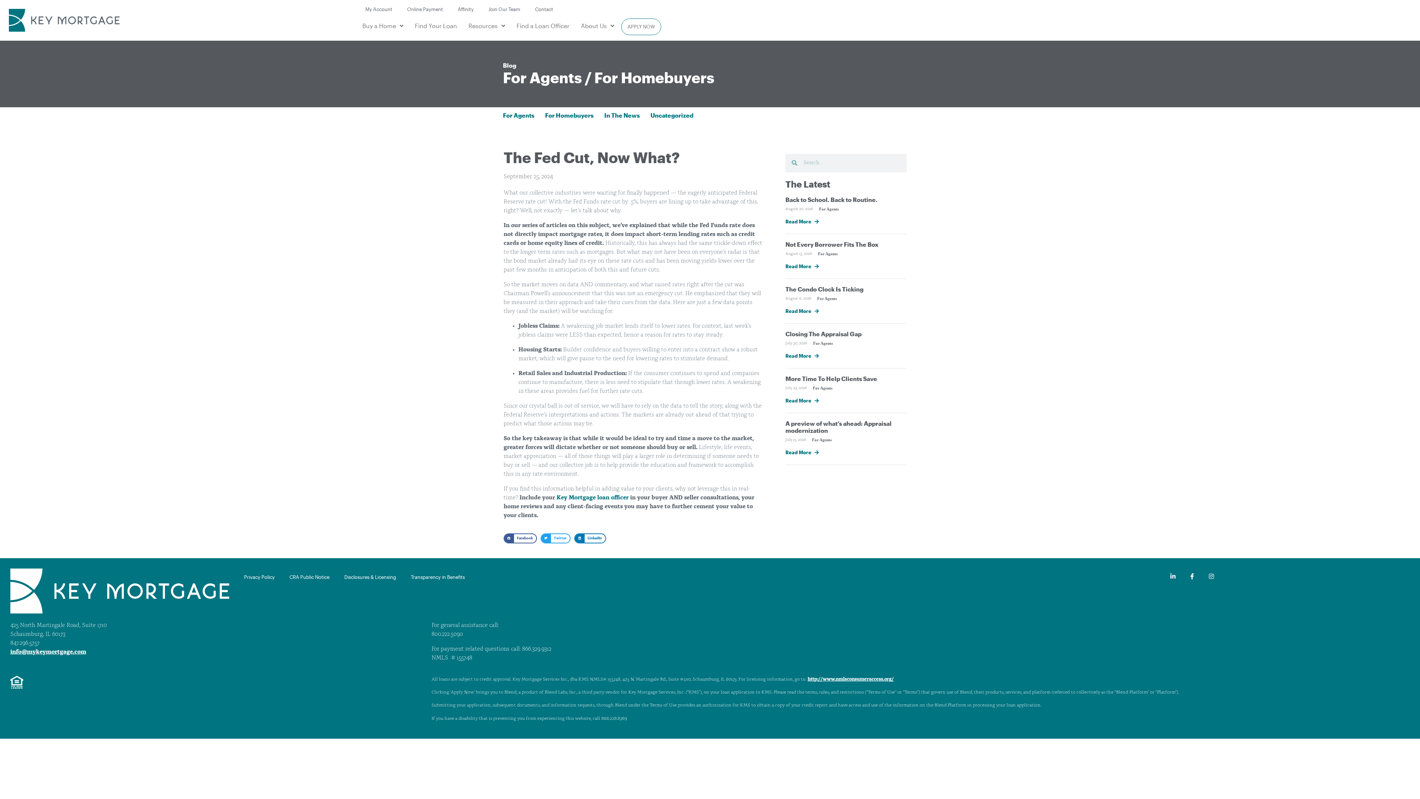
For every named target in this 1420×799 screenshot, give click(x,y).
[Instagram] (1211, 576)
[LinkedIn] (1173, 576)
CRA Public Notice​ (309, 577)
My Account (378, 9)
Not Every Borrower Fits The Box (832, 244)
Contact (544, 9)
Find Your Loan (436, 25)
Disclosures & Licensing (370, 577)
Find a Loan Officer (543, 25)
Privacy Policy (259, 577)
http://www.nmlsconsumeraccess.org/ (851, 679)
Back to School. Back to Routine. (831, 199)
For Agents (542, 77)
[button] (520, 538)
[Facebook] (1192, 576)
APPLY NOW (641, 26)
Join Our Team (504, 9)
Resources (483, 25)
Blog (509, 65)
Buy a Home (379, 25)
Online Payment (425, 9)
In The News (622, 115)
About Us (594, 25)
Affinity (466, 9)
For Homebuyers (654, 77)
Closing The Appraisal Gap (823, 333)
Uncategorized (671, 115)
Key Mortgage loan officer (593, 498)
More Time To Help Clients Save (831, 378)
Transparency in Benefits (438, 577)
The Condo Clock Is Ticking (824, 289)
